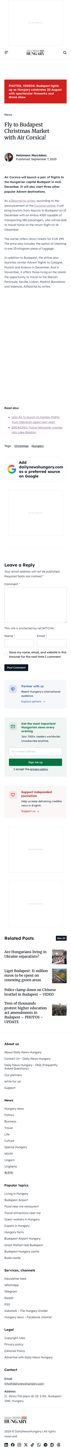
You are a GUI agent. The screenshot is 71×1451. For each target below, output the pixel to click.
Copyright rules (14, 1338)
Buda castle (12, 1258)
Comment (12, 584)
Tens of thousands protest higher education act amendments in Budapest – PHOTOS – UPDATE (25, 1012)
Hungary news (14, 1108)
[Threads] (58, 1445)
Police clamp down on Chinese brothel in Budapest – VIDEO (30, 992)
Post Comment (16, 667)
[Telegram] (45, 1445)
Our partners (13, 1075)
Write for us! (12, 1081)
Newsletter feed (15, 1278)
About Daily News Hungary (23, 1052)
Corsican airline (44, 205)
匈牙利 (8, 1173)
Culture (9, 1140)
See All (61, 938)
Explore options (31, 701)
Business (10, 1121)
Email (42, 636)
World (8, 1153)
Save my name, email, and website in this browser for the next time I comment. (37, 654)
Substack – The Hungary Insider (26, 1311)
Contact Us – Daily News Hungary (27, 1058)
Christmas (21, 446)
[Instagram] (19, 1445)
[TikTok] (32, 1445)
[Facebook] (13, 1445)
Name (9, 636)
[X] (26, 1445)
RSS (7, 1304)
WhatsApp (11, 1285)
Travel (8, 1128)
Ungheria (10, 1166)
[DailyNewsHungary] (35, 52)
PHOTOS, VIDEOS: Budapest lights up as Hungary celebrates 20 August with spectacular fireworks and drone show (35, 91)
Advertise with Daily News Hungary (28, 1357)
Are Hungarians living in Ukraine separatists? (25, 954)
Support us (28, 811)
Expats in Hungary (17, 1226)
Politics (9, 1115)
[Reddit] (52, 1445)
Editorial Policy (14, 1351)
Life (6, 1134)
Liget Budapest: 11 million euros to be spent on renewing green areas (26, 975)
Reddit (8, 1298)
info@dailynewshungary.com (24, 1383)
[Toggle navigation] (6, 52)
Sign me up (35, 762)
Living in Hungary (16, 1193)
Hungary (37, 446)
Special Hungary (15, 1147)
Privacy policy (13, 1344)
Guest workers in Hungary (22, 1219)
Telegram (10, 1291)
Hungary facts (14, 1232)
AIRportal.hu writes (22, 201)
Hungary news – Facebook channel (28, 1317)
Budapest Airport (16, 1200)
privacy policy (39, 769)
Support (9, 1088)
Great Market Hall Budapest (23, 1245)
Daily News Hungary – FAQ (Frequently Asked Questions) (31, 1066)
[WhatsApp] (39, 1445)
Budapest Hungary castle (21, 1251)
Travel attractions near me (22, 1213)
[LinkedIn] (6, 1445)
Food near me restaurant (21, 1206)
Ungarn (9, 1160)
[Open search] (65, 52)
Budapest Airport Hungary (22, 1238)
